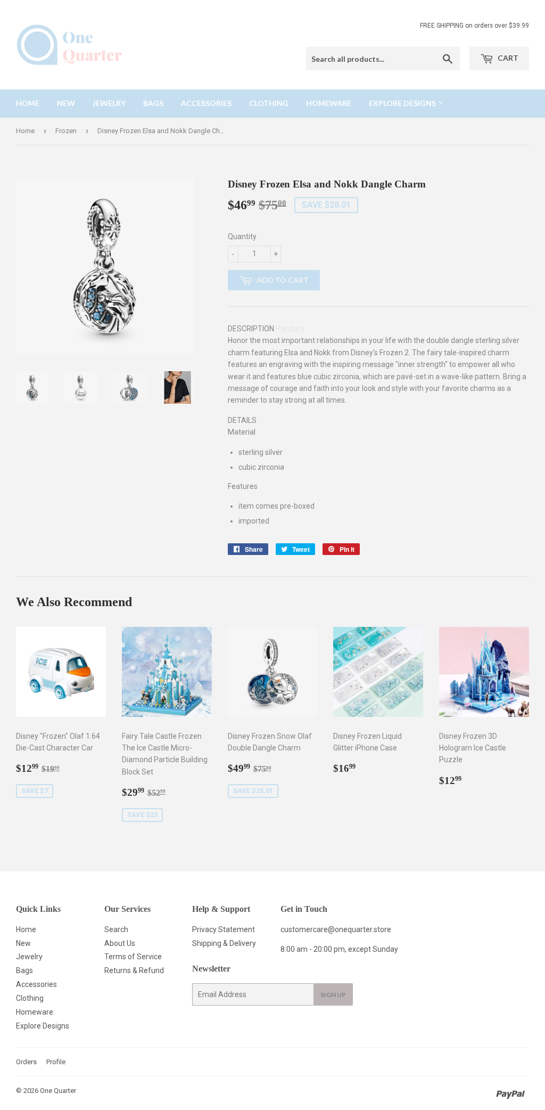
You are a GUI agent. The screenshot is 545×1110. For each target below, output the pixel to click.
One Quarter (58, 1091)
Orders (26, 1062)
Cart (507, 57)
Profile (55, 1062)
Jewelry (109, 103)
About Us (119, 943)
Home (27, 103)
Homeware (328, 103)
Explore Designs (403, 103)
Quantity (242, 236)
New (66, 103)
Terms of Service (133, 956)
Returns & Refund (134, 970)
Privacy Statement (223, 929)
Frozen (66, 131)
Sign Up (333, 995)
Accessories (206, 103)
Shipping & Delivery (224, 943)
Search (116, 929)
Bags (153, 103)
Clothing (268, 103)
